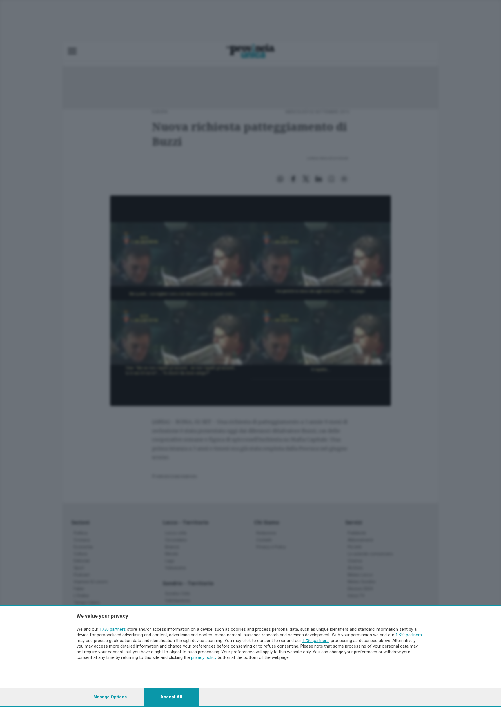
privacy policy (204, 657)
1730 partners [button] (112, 629)
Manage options (110, 696)
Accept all (171, 696)
